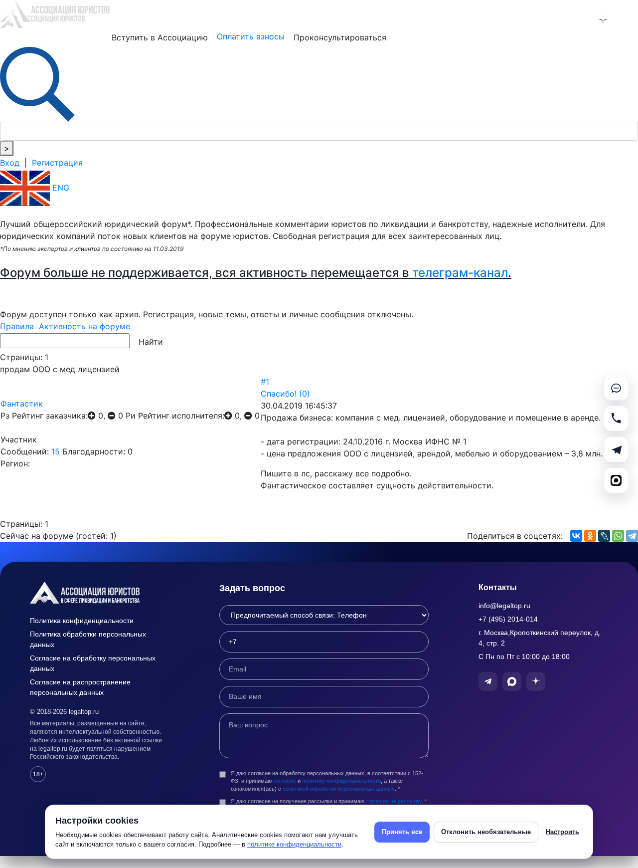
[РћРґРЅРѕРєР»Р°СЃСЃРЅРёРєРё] (590, 536)
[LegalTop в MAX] (577, 19)
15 (55, 451)
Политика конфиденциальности (82, 621)
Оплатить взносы (251, 36)
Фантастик (21, 404)
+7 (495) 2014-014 (508, 619)
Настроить (562, 832)
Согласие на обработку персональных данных (93, 663)
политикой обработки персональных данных (339, 789)
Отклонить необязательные (486, 832)
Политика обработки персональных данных (88, 639)
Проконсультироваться (340, 37)
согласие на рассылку (394, 801)
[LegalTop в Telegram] (551, 19)
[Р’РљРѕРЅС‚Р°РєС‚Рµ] (576, 536)
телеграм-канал (460, 272)
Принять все (402, 832)
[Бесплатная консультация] (616, 388)
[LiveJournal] (604, 536)
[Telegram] (632, 536)
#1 (265, 382)
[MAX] (616, 480)
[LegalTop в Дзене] (603, 19)
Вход (9, 163)
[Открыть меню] (629, 19)
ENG (59, 188)
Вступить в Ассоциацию (160, 37)
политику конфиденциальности (341, 781)
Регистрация (57, 163)
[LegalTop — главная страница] (99, 593)
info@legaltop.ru (504, 606)
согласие (284, 781)
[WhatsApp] (618, 536)
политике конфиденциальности (294, 844)
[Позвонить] (616, 419)
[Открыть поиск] (37, 83)
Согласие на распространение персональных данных (80, 687)
